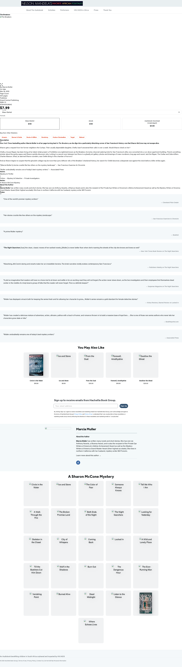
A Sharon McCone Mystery (10, 182)
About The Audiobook (34, 10)
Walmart (81, 137)
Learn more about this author (87, 455)
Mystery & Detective (14, 178)
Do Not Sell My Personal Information (55, 661)
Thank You (107, 10)
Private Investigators (31, 178)
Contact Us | (40, 661)
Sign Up (124, 406)
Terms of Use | (23, 661)
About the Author (6, 185)
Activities (51, 10)
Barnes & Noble (17, 137)
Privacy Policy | (32, 661)
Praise (2, 192)
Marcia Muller (7, 87)
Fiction (2, 178)
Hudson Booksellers (59, 137)
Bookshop (44, 137)
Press (96, 10)
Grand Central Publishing (9, 100)
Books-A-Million (32, 137)
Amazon (4, 137)
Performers (64, 10)
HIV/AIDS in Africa (81, 10)
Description (4, 140)
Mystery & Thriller (6, 174)
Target (72, 137)
